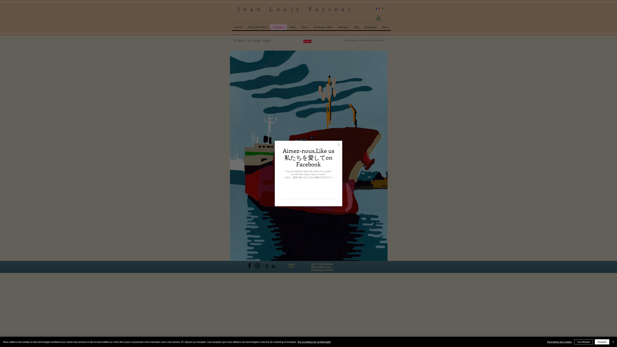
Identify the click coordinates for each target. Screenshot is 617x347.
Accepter (602, 341)
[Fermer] (613, 341)
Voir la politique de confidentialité (314, 341)
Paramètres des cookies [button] (559, 341)
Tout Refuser (583, 341)
